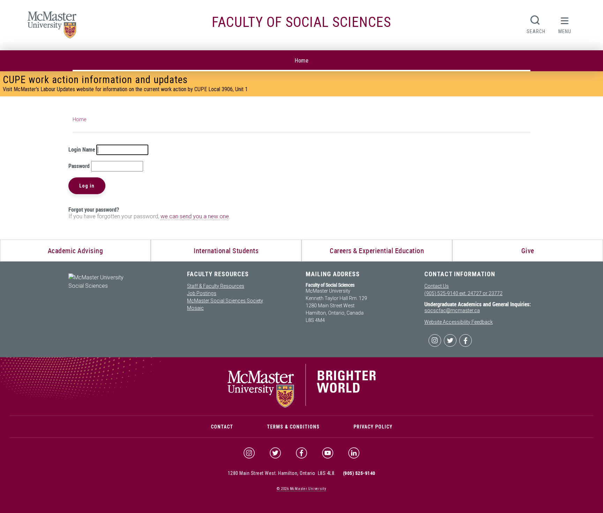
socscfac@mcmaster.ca (452, 310)
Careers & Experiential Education (377, 250)
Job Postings (201, 293)
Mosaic (195, 308)
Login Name (81, 149)
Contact (222, 427)
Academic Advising (75, 250)
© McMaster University (301, 488)
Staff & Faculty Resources (215, 286)
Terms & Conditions (293, 427)
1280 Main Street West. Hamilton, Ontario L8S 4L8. (282, 473)
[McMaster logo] (302, 406)
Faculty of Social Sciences (301, 22)
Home (301, 60)
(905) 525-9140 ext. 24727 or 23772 (463, 293)
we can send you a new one (195, 216)
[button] (565, 23)
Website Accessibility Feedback (458, 322)
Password (79, 166)
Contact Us (436, 286)
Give (527, 250)
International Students (226, 250)
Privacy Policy (373, 427)
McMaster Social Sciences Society (225, 300)
